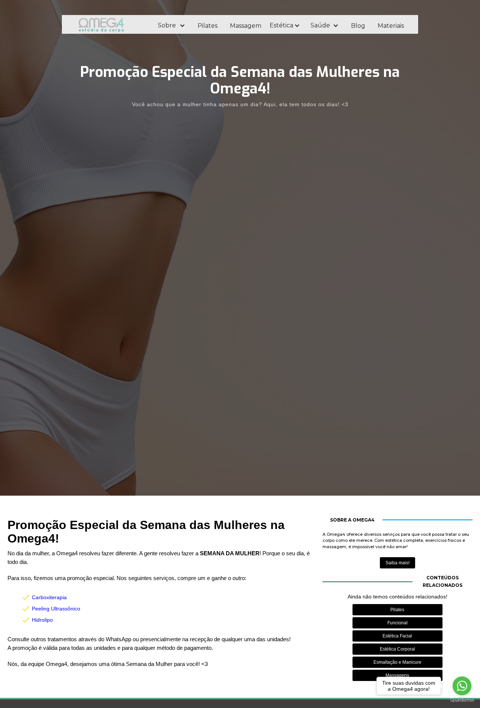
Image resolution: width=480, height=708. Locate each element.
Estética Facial (397, 636)
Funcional (397, 622)
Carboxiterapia (49, 597)
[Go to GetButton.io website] (462, 700)
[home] (111, 24)
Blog (358, 25)
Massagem (245, 25)
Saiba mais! (398, 562)
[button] (171, 25)
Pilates (208, 25)
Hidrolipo (42, 620)
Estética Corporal (397, 649)
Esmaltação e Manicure (398, 662)
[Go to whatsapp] (462, 685)
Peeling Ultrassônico (56, 609)
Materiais (391, 25)
